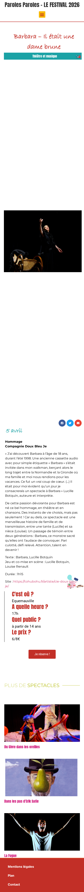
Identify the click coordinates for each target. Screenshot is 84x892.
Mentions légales (21, 866)
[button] (42, 14)
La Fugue (10, 855)
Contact (14, 884)
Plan (11, 875)
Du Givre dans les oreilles (22, 746)
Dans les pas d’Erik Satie (21, 801)
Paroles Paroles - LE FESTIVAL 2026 (42, 5)
